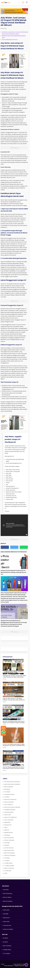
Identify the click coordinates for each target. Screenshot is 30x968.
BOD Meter (7, 789)
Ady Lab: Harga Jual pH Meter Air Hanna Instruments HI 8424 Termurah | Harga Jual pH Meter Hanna (13, 767)
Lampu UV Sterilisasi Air (10, 817)
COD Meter (7, 792)
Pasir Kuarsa (6, 910)
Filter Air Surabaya (7, 901)
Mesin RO (6, 830)
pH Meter (6, 845)
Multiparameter (8, 832)
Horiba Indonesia (8, 812)
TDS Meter (7, 858)
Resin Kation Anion (9, 850)
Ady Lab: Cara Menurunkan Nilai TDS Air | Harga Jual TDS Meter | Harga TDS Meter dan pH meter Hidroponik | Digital (14, 722)
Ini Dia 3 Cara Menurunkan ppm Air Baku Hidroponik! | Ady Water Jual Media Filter (14, 745)
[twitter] (14, 547)
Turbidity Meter (8, 863)
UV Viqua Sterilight (9, 865)
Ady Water (6, 889)
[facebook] (5, 547)
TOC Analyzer (6, 953)
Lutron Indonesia (8, 820)
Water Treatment (9, 868)
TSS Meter (7, 860)
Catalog (7, 511)
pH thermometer (9, 848)
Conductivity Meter (9, 794)
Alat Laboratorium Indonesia (12, 781)
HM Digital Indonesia (9, 809)
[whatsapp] (24, 547)
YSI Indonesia (7, 870)
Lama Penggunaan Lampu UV (10, 39)
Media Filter (7, 822)
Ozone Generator (9, 837)
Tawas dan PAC (7, 925)
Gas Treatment (8, 804)
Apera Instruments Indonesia (12, 784)
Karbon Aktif (7, 815)
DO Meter (6, 797)
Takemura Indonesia (9, 855)
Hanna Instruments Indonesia (12, 807)
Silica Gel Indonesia (9, 853)
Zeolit (5, 873)
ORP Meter (7, 835)
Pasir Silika (7, 843)
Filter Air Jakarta (7, 897)
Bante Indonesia (8, 787)
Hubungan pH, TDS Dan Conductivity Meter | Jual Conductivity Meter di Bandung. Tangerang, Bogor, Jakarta (14, 676)
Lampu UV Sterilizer (8, 929)
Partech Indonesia (9, 840)
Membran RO (7, 825)
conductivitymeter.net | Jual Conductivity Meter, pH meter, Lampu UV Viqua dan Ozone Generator (14, 964)
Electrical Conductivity (10, 799)
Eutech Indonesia (8, 802)
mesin (5, 827)
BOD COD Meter (7, 945)
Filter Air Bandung (7, 893)
